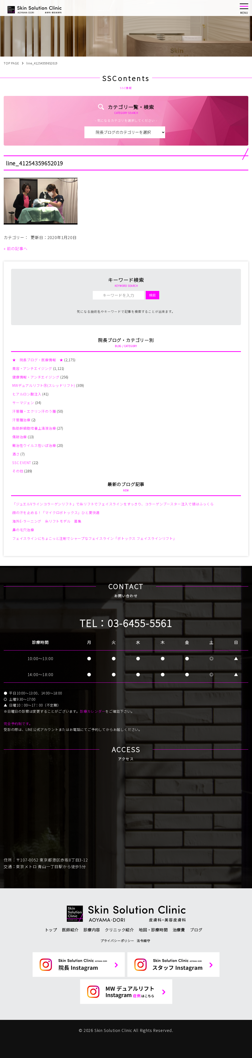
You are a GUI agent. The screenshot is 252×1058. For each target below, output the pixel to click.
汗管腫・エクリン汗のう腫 (34, 411)
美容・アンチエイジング (32, 368)
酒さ (16, 454)
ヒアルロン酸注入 (26, 394)
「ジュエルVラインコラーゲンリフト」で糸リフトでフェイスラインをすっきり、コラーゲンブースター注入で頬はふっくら (113, 503)
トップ (51, 930)
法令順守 (143, 940)
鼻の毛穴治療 (23, 529)
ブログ (196, 930)
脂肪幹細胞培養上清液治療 (34, 428)
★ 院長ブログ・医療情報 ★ (37, 359)
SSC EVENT (21, 462)
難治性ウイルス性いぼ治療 (34, 445)
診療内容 (91, 930)
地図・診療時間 (153, 930)
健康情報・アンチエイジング (35, 377)
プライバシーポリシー (117, 940)
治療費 (179, 930)
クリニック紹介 (119, 930)
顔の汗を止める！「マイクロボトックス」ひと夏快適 (56, 512)
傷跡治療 (19, 436)
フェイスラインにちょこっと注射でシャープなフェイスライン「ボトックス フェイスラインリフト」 (94, 538)
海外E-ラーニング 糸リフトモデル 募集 (46, 521)
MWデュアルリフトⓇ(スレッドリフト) (43, 385)
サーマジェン (23, 402)
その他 (17, 471)
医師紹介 (70, 930)
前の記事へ (17, 248)
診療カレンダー (93, 711)
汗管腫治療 (21, 419)
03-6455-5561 (140, 623)
